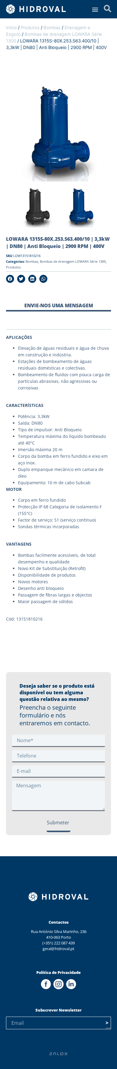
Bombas (52, 27)
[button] (95, 9)
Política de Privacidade (58, 972)
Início (11, 27)
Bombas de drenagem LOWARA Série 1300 (73, 261)
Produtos (30, 27)
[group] (36, 206)
